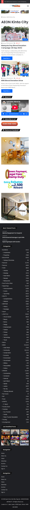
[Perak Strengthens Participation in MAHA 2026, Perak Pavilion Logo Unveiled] (15, 443)
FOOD (3, 268)
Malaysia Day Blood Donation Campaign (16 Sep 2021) (13, 46)
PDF (3, 396)
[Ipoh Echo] (15, 6)
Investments (7, 252)
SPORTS (4, 401)
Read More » (6, 58)
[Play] (3, 114)
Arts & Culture (7, 316)
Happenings (5, 286)
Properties (6, 255)
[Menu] (28, 6)
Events (5, 291)
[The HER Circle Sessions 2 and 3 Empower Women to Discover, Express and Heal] (5, 437)
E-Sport (6, 404)
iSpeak (5, 383)
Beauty (5, 319)
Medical (6, 301)
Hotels (5, 414)
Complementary (8, 298)
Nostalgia (6, 309)
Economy (6, 355)
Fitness (5, 332)
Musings (6, 273)
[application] (15, 107)
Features (4, 265)
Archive (3, 463)
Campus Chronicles (9, 260)
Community (7, 350)
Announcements (8, 288)
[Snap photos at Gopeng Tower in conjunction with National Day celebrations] (15, 437)
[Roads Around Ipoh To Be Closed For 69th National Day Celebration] (24, 443)
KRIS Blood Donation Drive (12, 80)
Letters (5, 386)
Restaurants (7, 280)
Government (7, 360)
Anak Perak (7, 347)
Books (5, 322)
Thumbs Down (6, 406)
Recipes (6, 278)
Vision (2, 458)
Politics (5, 368)
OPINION (4, 370)
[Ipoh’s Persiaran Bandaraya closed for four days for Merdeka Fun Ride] (5, 431)
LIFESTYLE (5, 314)
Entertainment (7, 327)
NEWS (4, 345)
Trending (4, 419)
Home (4, 17)
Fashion (6, 329)
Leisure (5, 334)
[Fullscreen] (26, 114)
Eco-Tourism (7, 412)
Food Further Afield (7, 283)
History (6, 306)
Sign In (3, 468)
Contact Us (4, 466)
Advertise (3, 461)
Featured (4, 262)
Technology (7, 337)
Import (4, 311)
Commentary (7, 373)
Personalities (7, 365)
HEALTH (4, 296)
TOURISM (5, 409)
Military (6, 363)
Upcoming (6, 293)
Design (5, 324)
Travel (5, 340)
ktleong (4, 43)
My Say (6, 388)
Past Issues (5, 393)
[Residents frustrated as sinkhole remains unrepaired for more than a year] (5, 443)
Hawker (6, 270)
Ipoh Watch (7, 381)
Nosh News (7, 275)
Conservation (7, 352)
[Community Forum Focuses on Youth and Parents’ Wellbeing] (15, 431)
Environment (7, 358)
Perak (3, 399)
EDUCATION (5, 257)
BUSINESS (5, 250)
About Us (3, 456)
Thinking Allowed (8, 391)
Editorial (6, 378)
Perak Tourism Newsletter (11, 417)
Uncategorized (6, 422)
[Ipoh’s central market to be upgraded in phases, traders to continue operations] (24, 431)
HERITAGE (5, 304)
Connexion (6, 376)
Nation (4, 342)
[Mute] (24, 114)
